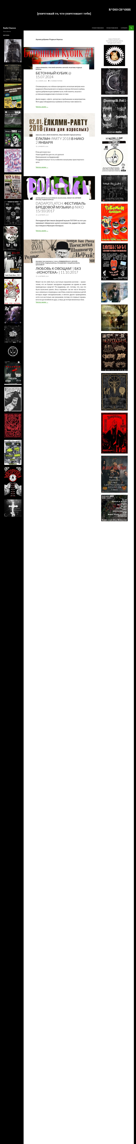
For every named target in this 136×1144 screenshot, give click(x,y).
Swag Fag (39, 135)
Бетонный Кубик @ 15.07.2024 (53, 75)
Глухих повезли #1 (112, 28)
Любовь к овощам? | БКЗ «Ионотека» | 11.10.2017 (58, 270)
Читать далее (42, 107)
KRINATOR (70, 198)
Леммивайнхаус (65, 261)
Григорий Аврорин (55, 67)
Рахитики (72, 67)
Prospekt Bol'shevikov (44, 261)
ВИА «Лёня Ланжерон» (51, 135)
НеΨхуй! (65, 67)
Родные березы (75, 135)
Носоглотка (40, 263)
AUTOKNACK (52, 198)
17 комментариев (56, 81)
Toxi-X (55, 261)
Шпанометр (40, 265)
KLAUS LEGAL (62, 198)
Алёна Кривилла (42, 67)
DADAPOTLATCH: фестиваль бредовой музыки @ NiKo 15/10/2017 (61, 207)
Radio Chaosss (9, 28)
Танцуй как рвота (73, 263)
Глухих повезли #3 (98, 28)
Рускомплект (62, 263)
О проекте (124, 28)
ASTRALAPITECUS (42, 198)
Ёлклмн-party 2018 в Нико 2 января (60, 140)
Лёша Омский (64, 135)
